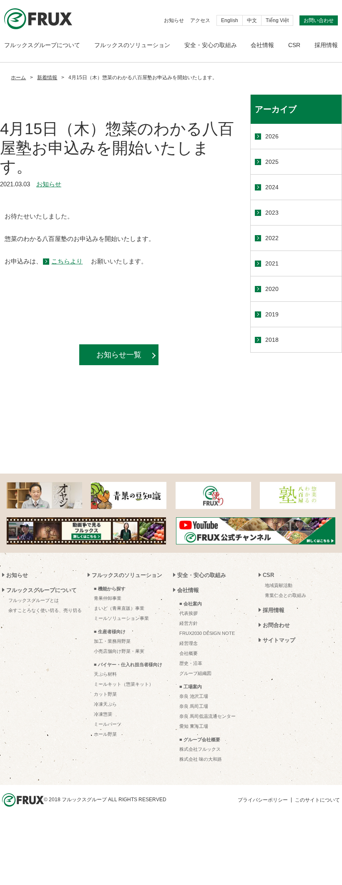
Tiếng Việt (277, 20)
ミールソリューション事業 (121, 618)
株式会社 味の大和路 (200, 759)
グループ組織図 (195, 673)
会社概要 (188, 653)
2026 (272, 136)
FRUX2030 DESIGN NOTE (207, 633)
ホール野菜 (105, 734)
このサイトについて (317, 800)
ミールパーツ (107, 724)
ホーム (18, 77)
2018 (272, 339)
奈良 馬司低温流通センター (207, 716)
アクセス (200, 20)
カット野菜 (105, 694)
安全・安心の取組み (210, 45)
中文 (252, 20)
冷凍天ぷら (105, 704)
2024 (272, 187)
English (229, 20)
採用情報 (326, 45)
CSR (294, 45)
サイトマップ (279, 640)
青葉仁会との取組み (285, 595)
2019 (272, 314)
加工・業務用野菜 (112, 641)
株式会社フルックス (200, 749)
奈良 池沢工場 (193, 696)
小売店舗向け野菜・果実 (119, 651)
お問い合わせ (319, 20)
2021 (272, 263)
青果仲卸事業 (107, 598)
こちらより (67, 261)
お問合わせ (276, 625)
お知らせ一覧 (118, 355)
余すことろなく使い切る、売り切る (45, 610)
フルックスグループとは (33, 600)
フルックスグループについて (42, 45)
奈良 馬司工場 (193, 706)
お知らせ (174, 20)
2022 (272, 238)
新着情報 (47, 77)
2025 (272, 161)
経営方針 (188, 623)
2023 (272, 212)
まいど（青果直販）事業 (119, 608)
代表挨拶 (188, 613)
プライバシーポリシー (263, 800)
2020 (272, 289)
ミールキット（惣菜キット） (123, 684)
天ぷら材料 (105, 674)
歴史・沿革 (190, 663)
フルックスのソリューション (132, 45)
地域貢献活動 (278, 585)
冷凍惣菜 (103, 714)
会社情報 (262, 45)
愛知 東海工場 (193, 726)
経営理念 (188, 643)
